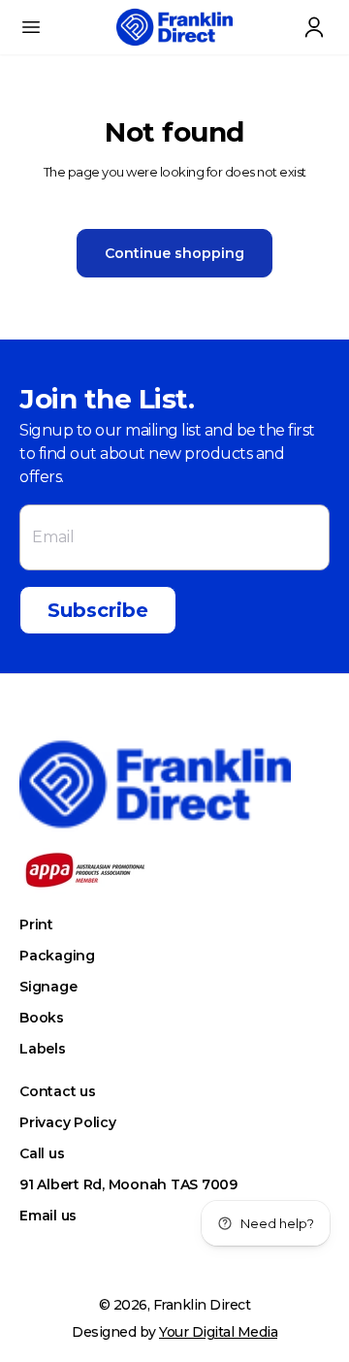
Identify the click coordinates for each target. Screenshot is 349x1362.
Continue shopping (174, 253)
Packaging (57, 955)
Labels (42, 1048)
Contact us (57, 1091)
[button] (31, 27)
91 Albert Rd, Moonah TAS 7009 (128, 1184)
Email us (48, 1215)
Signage (48, 986)
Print (36, 924)
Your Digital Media (218, 1332)
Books (41, 1017)
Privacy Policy (67, 1122)
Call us (41, 1153)
